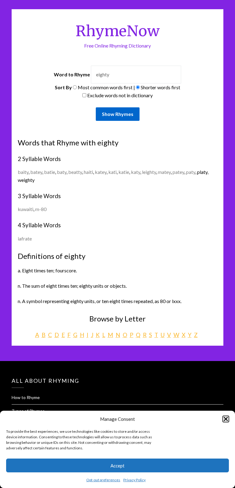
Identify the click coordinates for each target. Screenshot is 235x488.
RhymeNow (118, 31)
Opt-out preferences (103, 480)
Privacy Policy (134, 480)
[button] (226, 419)
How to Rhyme (26, 397)
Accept (117, 465)
